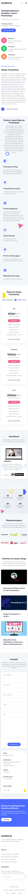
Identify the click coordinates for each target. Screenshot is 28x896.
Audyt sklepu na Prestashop (8, 859)
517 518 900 (6, 772)
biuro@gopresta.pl (8, 755)
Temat (4, 704)
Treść (4, 714)
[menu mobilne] (26, 3)
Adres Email (6, 685)
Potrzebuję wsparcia (7, 24)
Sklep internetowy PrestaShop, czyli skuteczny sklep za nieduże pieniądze (13, 642)
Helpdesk (13, 893)
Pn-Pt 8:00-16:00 (7, 778)
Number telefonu (7, 695)
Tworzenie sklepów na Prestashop (10, 854)
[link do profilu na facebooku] (4, 790)
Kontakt (20, 893)
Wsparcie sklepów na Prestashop (9, 856)
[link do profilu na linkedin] (8, 790)
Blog (7, 893)
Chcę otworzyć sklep (8, 30)
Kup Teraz (14, 320)
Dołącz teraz (6, 819)
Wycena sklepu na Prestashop (9, 862)
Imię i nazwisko (7, 675)
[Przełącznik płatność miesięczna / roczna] (15, 300)
